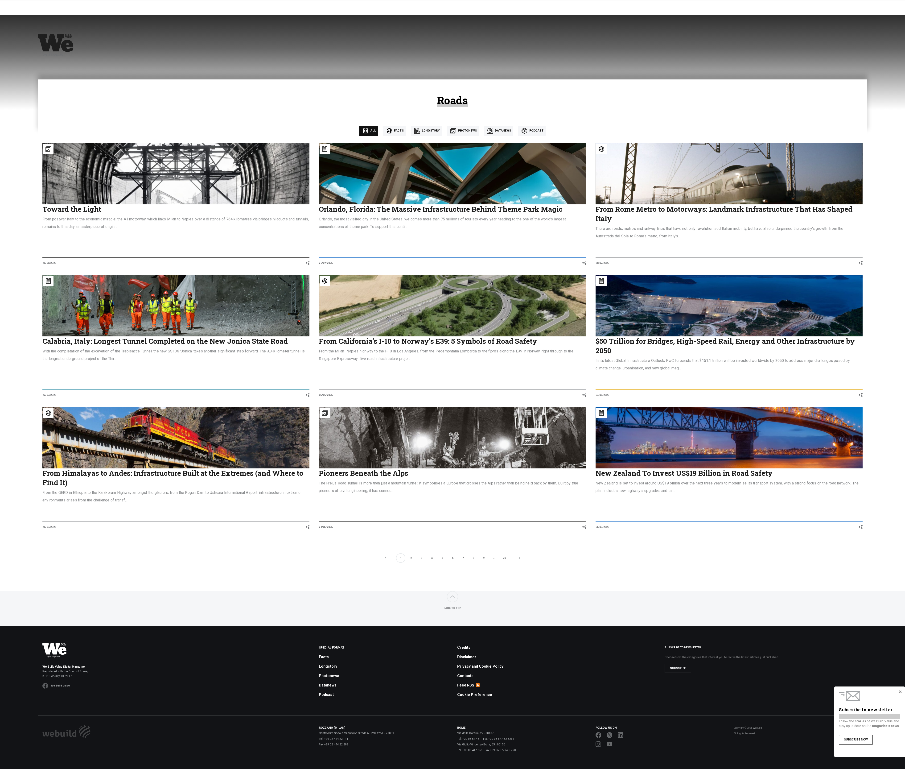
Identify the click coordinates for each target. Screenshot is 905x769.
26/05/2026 (49, 527)
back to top (452, 608)
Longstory (430, 130)
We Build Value (60, 685)
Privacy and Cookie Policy (480, 666)
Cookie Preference (474, 694)
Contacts (465, 676)
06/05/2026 (602, 527)
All (373, 130)
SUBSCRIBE (678, 668)
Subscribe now (856, 739)
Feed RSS (465, 685)
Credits (463, 647)
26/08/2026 (49, 263)
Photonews (467, 130)
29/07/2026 (326, 263)
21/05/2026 (326, 527)
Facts (398, 130)
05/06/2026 (326, 395)
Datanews (502, 130)
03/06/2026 (602, 395)
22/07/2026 (49, 395)
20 (504, 558)
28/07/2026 (602, 263)
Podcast (535, 130)
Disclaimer (466, 657)
